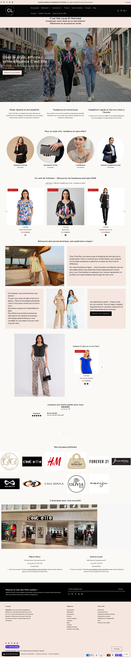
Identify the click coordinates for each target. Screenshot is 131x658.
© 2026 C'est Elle (10, 651)
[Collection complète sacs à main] (110, 149)
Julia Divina (49, 183)
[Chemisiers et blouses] (20, 149)
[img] (65, 407)
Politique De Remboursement (106, 614)
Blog (68, 622)
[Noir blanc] (105, 235)
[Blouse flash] (65, 206)
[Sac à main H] (86, 361)
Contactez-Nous (103, 612)
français (128, 2)
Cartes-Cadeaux (72, 618)
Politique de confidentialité (27, 654)
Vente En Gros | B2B (73, 629)
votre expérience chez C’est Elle (36, 569)
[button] (64, 432)
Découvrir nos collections (100, 313)
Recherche (101, 610)
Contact (69, 625)
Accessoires (70, 614)
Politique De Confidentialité (106, 618)
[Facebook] (1, 2)
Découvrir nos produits (12, 72)
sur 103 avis (64, 409)
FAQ (99, 620)
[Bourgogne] (86, 384)
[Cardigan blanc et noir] (105, 206)
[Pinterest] (6, 2)
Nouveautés (70, 610)
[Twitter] (4, 2)
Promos (69, 616)
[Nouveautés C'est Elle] (50, 149)
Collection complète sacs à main (62, 183)
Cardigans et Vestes (79, 183)
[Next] (125, 211)
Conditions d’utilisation (41, 654)
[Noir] (65, 235)
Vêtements (70, 612)
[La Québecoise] (80, 149)
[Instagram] (9, 2)
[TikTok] (12, 2)
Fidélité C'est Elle (72, 627)
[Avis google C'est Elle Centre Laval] (109, 569)
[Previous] (6, 211)
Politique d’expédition (54, 654)
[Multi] (25, 235)
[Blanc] (89, 384)
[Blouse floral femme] (25, 206)
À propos (69, 620)
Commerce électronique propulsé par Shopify (30, 651)
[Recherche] (118, 10)
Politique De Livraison (104, 616)
